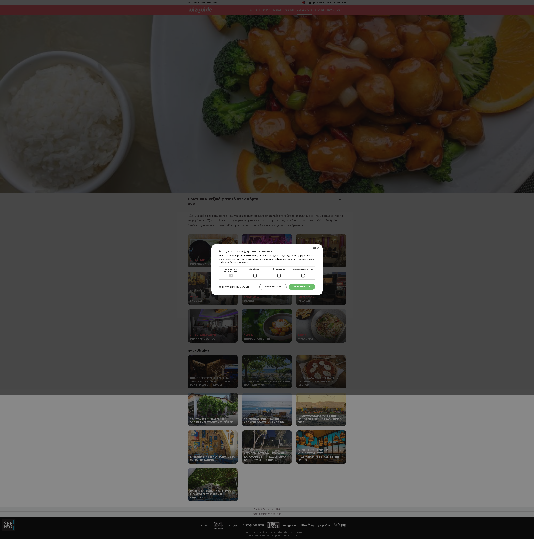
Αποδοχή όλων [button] (302, 286)
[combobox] (314, 248)
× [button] (318, 248)
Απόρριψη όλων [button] (273, 286)
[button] (234, 287)
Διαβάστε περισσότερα (237, 262)
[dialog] (267, 269)
